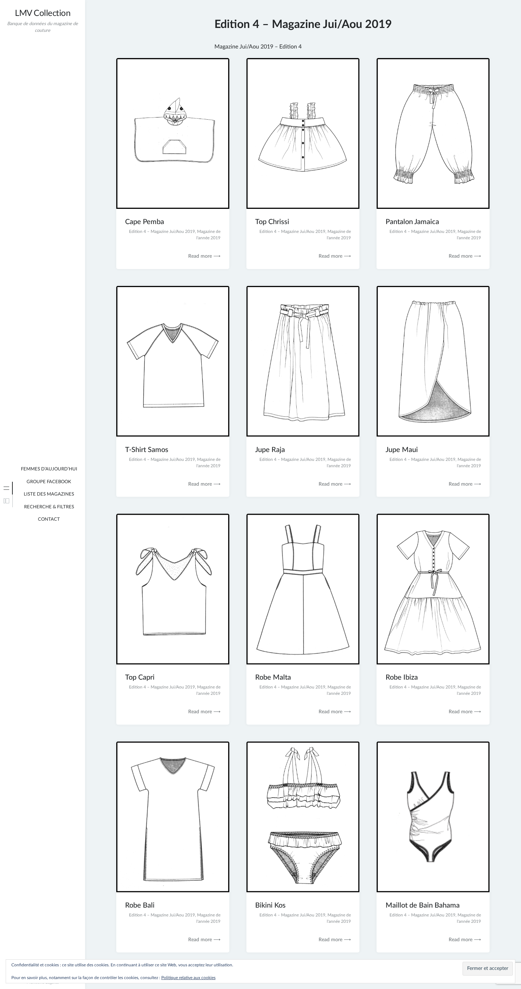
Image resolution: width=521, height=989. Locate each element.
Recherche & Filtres (49, 507)
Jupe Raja (270, 449)
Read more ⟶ (204, 256)
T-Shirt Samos (146, 449)
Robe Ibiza (402, 677)
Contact (49, 519)
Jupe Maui (402, 449)
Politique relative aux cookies (188, 978)
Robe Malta (273, 677)
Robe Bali (140, 905)
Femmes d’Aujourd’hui (49, 469)
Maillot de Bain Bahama (423, 905)
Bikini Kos (270, 905)
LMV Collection (42, 13)
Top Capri (140, 677)
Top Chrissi (272, 221)
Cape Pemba (144, 221)
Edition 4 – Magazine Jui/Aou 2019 (162, 231)
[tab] (6, 488)
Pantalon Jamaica (412, 221)
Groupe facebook (49, 482)
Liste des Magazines (49, 494)
